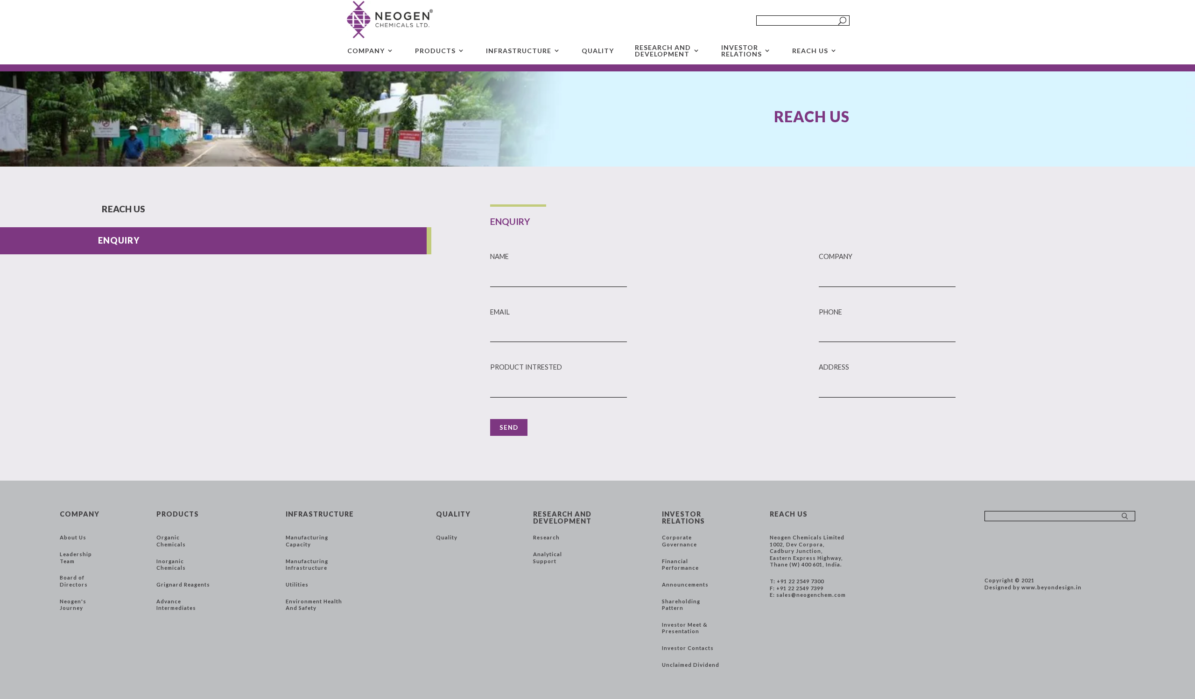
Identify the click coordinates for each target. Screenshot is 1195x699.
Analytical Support (547, 557)
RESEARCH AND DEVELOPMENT (663, 51)
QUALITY (598, 51)
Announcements (685, 584)
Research (546, 537)
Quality (446, 537)
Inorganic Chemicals (171, 564)
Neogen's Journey (73, 604)
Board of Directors (74, 580)
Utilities (297, 584)
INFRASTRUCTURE (518, 51)
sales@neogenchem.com (811, 595)
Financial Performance (680, 564)
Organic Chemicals (171, 540)
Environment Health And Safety (314, 604)
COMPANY (366, 51)
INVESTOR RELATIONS (741, 51)
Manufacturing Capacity (307, 540)
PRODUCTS (435, 51)
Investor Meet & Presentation (685, 628)
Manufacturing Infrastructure (307, 564)
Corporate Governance (679, 540)
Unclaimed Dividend (690, 665)
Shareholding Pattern (681, 604)
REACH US (810, 51)
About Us (73, 537)
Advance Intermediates (176, 604)
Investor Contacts (688, 648)
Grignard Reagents (183, 584)
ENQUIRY (119, 240)
